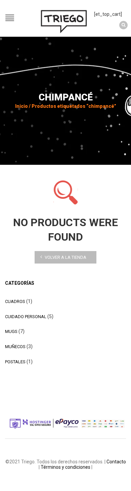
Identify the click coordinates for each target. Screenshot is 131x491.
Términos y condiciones (65, 467)
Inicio (21, 106)
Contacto (116, 461)
